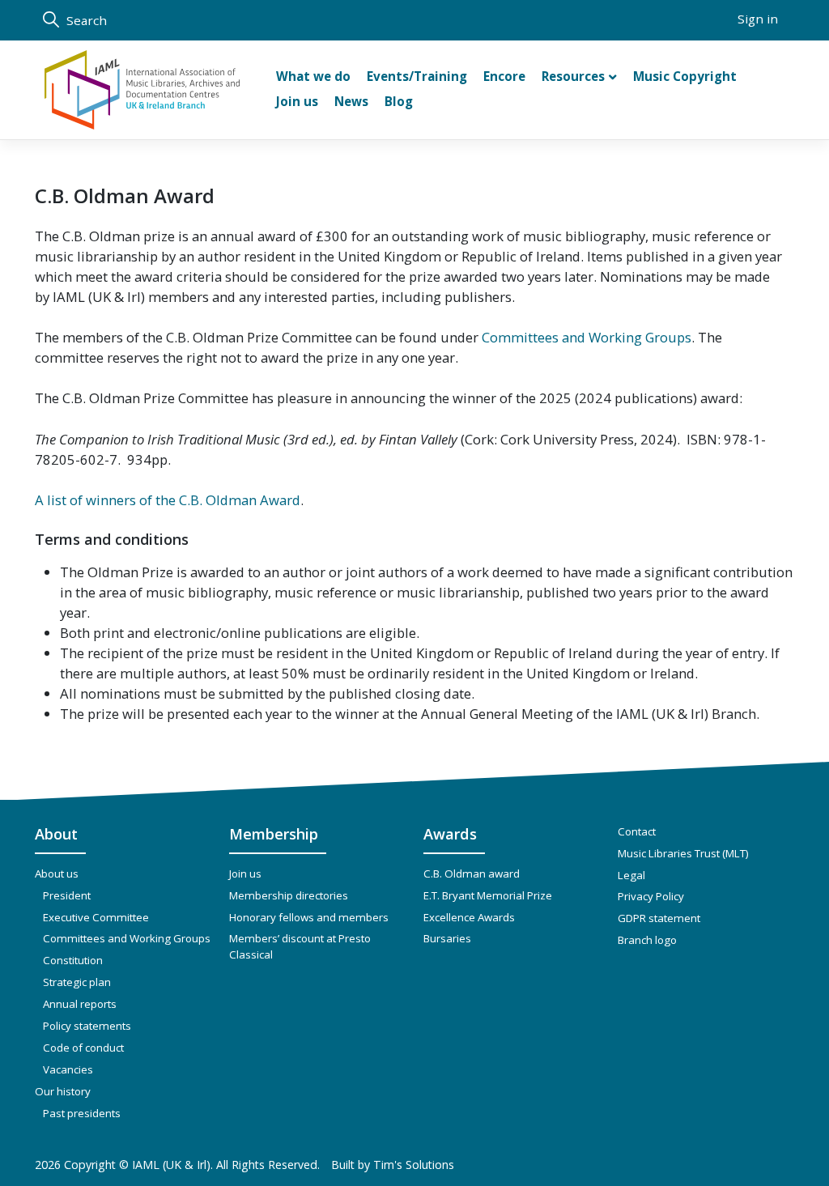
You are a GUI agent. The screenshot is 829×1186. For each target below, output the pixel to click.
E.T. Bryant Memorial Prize (487, 895)
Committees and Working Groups (586, 337)
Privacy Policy (651, 896)
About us (57, 873)
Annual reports (80, 1004)
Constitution (73, 960)
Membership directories (288, 895)
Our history (63, 1091)
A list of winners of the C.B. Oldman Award (167, 500)
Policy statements (87, 1025)
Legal (631, 875)
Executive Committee (96, 917)
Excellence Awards (469, 917)
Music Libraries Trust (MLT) (683, 853)
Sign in (758, 19)
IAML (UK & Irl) (171, 1164)
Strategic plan (77, 982)
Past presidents (82, 1113)
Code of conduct (83, 1047)
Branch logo (647, 940)
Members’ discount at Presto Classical (300, 946)
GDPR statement (659, 918)
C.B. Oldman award (471, 873)
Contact (637, 831)
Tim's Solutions (413, 1164)
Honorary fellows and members (309, 917)
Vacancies (68, 1069)
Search (85, 20)
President (67, 895)
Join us (245, 873)
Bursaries (447, 938)
